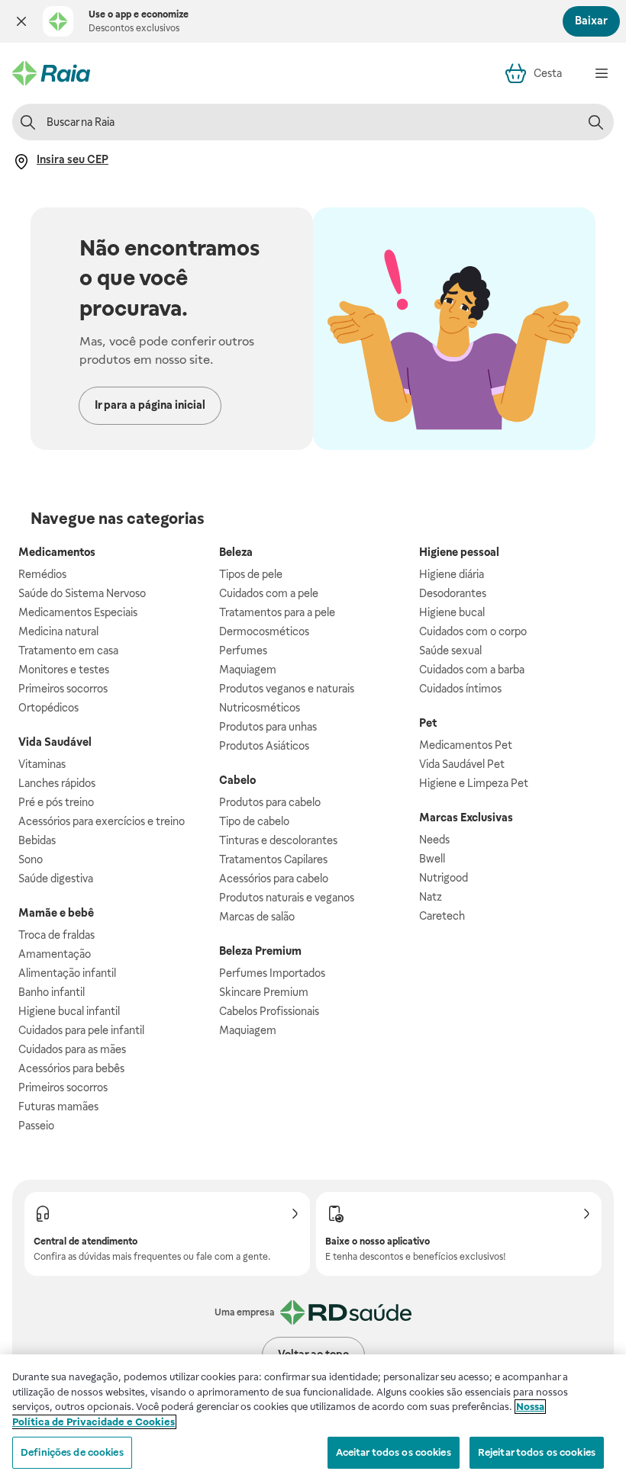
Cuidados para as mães (72, 1049)
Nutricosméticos (259, 708)
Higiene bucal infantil (69, 1011)
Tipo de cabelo (254, 821)
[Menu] (601, 73)
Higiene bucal (452, 612)
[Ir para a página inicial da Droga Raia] (51, 73)
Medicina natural (58, 631)
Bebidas (37, 840)
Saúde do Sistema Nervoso (82, 593)
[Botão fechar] (21, 21)
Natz (430, 897)
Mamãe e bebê (56, 913)
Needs (434, 840)
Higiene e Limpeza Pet (473, 783)
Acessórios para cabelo (273, 878)
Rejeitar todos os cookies (536, 1452)
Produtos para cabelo (270, 802)
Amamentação (54, 954)
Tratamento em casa (68, 650)
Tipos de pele (250, 574)
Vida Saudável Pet (462, 764)
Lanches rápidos (56, 783)
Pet (428, 723)
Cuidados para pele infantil (81, 1030)
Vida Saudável (55, 742)
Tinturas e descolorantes (278, 840)
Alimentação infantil (67, 973)
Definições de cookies (72, 1452)
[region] (313, 1419)
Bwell (432, 859)
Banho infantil (51, 992)
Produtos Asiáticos (264, 746)
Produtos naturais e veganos (286, 897)
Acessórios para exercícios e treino (101, 821)
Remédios (42, 574)
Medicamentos (56, 552)
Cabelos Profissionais (269, 1011)
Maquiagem (247, 669)
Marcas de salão (257, 917)
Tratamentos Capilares (273, 859)
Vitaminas (42, 764)
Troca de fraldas (56, 935)
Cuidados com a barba (471, 669)
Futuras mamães (58, 1106)
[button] (21, 21)
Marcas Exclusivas (466, 817)
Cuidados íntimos (460, 689)
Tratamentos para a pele (277, 612)
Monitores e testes (63, 669)
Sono (30, 859)
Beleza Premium (260, 951)
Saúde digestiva (55, 878)
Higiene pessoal (459, 552)
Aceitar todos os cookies (393, 1452)
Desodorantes (452, 593)
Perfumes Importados (272, 973)
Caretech (442, 916)
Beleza (236, 552)
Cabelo (237, 780)
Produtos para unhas (268, 727)
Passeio (36, 1125)
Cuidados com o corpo (473, 631)
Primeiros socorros (63, 689)
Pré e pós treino (56, 802)
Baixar (591, 20)
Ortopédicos (48, 708)
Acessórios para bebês (71, 1068)
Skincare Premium (263, 992)
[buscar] (595, 122)
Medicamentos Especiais (77, 612)
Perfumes (243, 650)
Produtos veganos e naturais (286, 689)
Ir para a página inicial (150, 405)
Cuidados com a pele (268, 593)
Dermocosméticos (264, 631)
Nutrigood (443, 878)
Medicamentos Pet (465, 745)
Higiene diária (451, 574)
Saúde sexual (450, 650)
